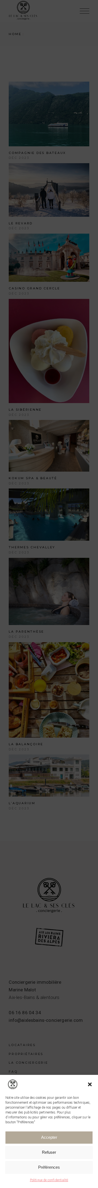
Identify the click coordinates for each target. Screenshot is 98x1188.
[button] (90, 1084)
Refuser (49, 1152)
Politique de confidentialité (49, 1180)
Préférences (49, 1167)
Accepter (49, 1137)
